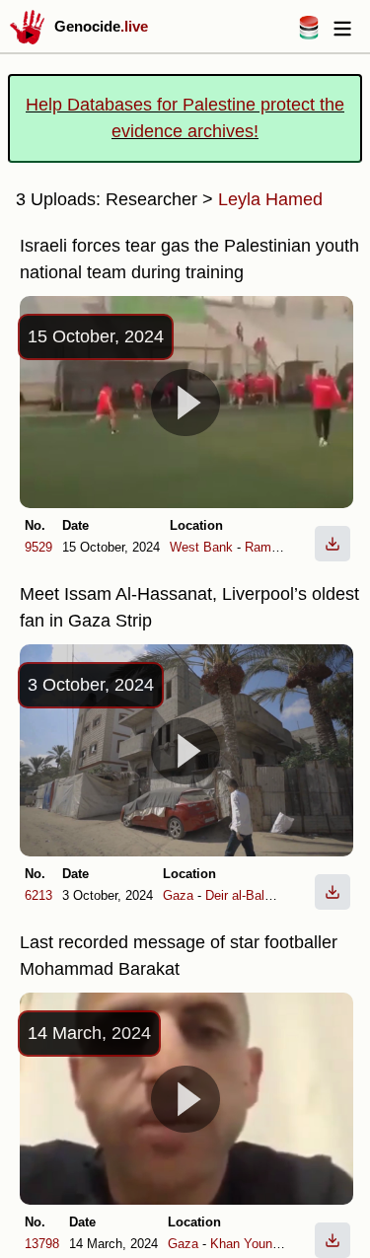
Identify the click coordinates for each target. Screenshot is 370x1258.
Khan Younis (246, 1243)
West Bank (201, 547)
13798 (42, 1243)
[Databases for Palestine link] (309, 34)
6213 (38, 895)
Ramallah (271, 547)
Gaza (178, 895)
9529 (38, 547)
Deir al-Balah (241, 895)
